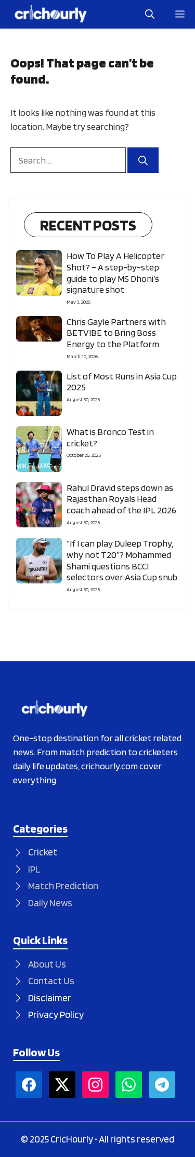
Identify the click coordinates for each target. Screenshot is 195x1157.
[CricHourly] (50, 14)
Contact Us (51, 981)
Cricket (42, 852)
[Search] (143, 160)
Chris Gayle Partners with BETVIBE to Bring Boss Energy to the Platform (116, 332)
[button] (150, 14)
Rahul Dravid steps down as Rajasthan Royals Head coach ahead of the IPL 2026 (121, 498)
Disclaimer (49, 998)
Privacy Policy (56, 1014)
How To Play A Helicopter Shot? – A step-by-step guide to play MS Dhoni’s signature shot (115, 272)
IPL (34, 869)
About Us (47, 964)
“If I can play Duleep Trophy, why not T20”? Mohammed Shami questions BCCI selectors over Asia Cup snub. (123, 560)
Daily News (50, 903)
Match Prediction (63, 886)
